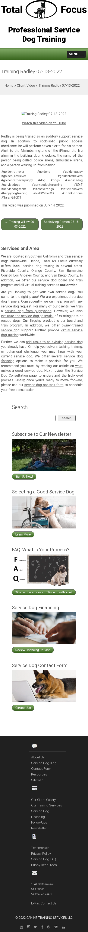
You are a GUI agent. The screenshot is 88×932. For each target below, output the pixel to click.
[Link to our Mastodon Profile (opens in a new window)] (30, 927)
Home (8, 85)
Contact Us (23, 708)
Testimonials (40, 848)
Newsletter (39, 828)
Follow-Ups (39, 822)
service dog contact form (44, 385)
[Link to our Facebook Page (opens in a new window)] (43, 927)
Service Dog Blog (43, 763)
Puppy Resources (44, 865)
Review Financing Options (32, 650)
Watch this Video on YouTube (44, 123)
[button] (76, 54)
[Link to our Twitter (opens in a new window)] (37, 927)
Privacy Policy (41, 854)
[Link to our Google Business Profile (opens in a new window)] (57, 927)
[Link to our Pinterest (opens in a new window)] (50, 927)
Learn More (23, 534)
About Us (38, 757)
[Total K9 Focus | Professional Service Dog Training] (44, 10)
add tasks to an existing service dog (54, 342)
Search (67, 418)
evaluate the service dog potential (27, 316)
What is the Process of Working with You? (43, 592)
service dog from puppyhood (28, 311)
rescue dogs (11, 321)
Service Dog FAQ (43, 859)
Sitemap (37, 780)
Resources (39, 774)
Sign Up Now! (24, 476)
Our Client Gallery (43, 800)
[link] (44, 114)
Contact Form (41, 769)
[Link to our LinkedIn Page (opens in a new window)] (65, 927)
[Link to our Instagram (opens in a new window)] (23, 927)
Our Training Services (46, 805)
